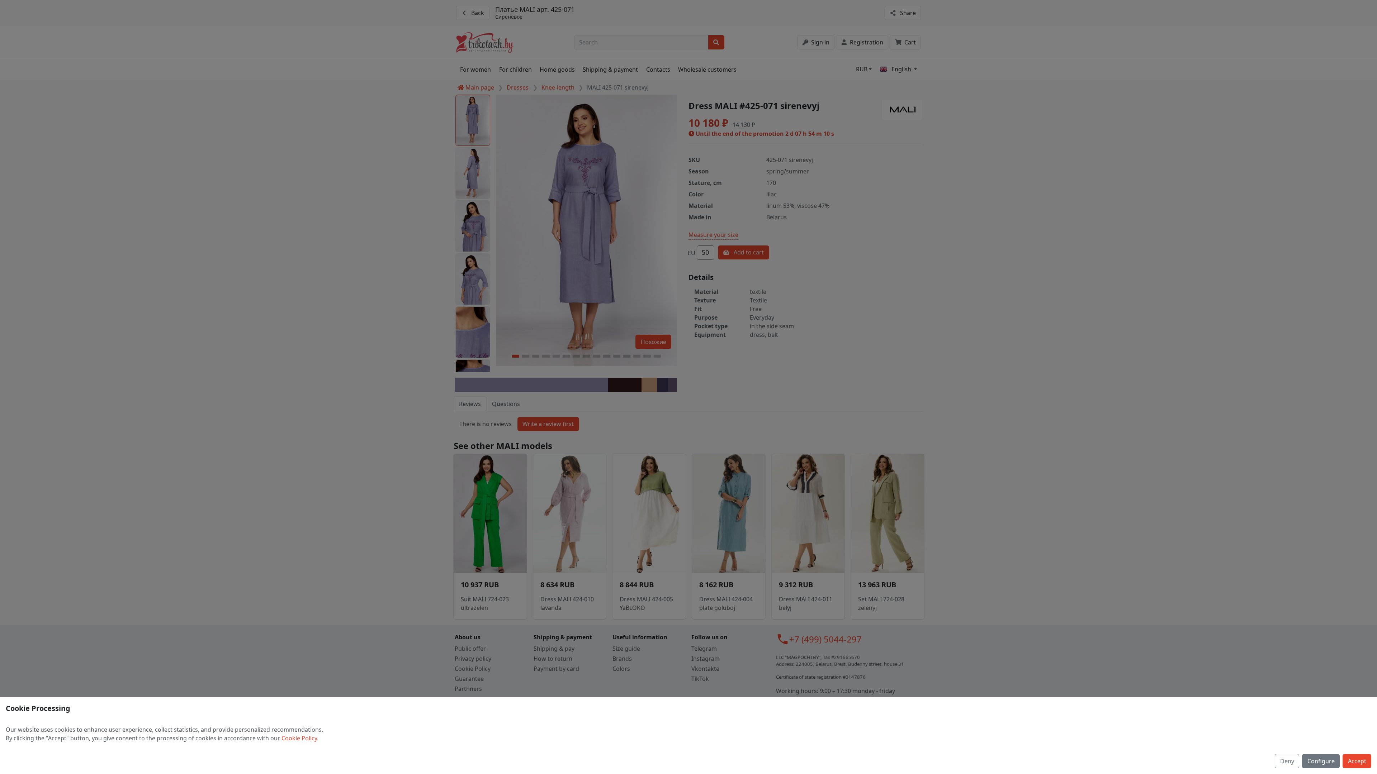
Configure (1321, 761)
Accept (1357, 761)
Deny (1287, 761)
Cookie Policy (299, 738)
